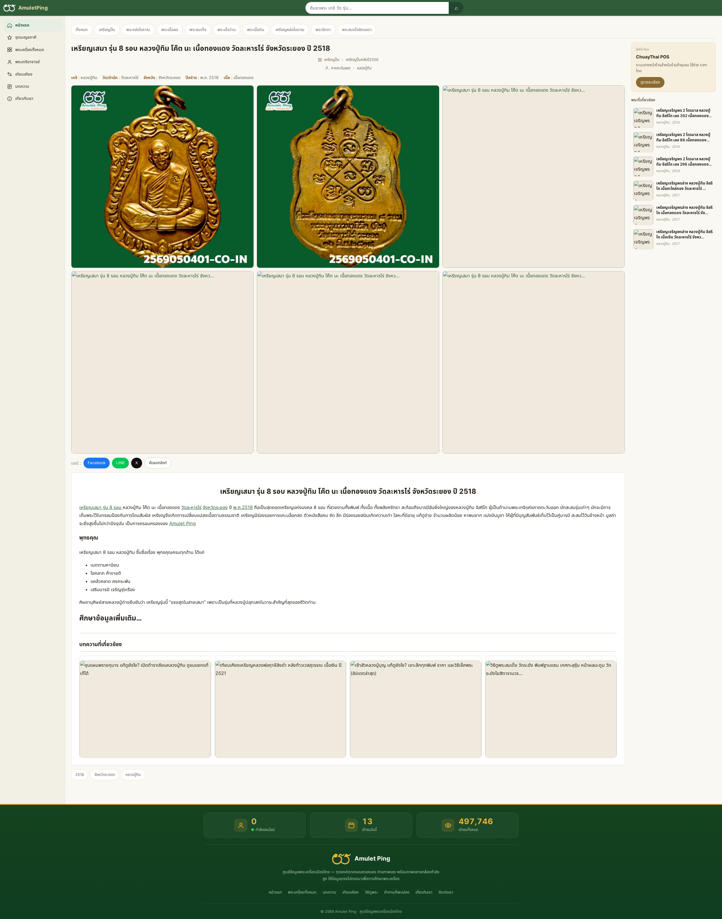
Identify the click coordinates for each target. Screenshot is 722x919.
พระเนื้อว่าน (226, 29)
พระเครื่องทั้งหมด (302, 892)
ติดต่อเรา (446, 892)
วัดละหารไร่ (191, 507)
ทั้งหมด (82, 29)
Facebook (96, 462)
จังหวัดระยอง (215, 507)
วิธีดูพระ (371, 892)
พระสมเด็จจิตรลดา (357, 29)
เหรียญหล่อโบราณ (290, 29)
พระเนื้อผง (169, 29)
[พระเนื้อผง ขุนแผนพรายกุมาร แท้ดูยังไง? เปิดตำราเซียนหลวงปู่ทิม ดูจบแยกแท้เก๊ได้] (145, 707)
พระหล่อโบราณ (138, 29)
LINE (120, 462)
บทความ (329, 892)
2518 (79, 774)
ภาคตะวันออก (341, 68)
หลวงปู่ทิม (364, 68)
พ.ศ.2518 (243, 507)
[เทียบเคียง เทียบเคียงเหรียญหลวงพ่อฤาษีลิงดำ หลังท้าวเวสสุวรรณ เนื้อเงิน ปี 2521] (281, 707)
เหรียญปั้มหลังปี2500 (362, 59)
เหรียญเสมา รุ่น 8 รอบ (101, 507)
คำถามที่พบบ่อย (396, 892)
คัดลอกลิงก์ (158, 462)
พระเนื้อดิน (255, 29)
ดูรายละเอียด (650, 82)
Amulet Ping (182, 523)
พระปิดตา (323, 29)
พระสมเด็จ (198, 29)
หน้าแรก (275, 892)
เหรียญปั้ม (107, 29)
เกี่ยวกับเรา (423, 892)
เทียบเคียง (350, 892)
